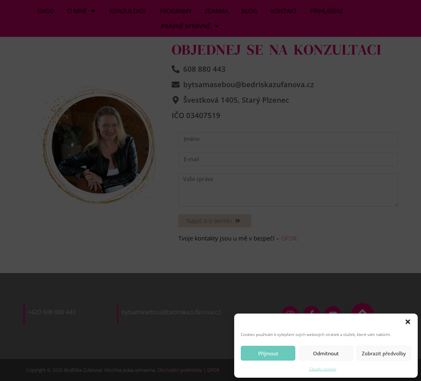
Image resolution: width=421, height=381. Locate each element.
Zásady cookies (322, 369)
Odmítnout (326, 353)
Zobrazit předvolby (384, 353)
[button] (408, 321)
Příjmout (268, 353)
